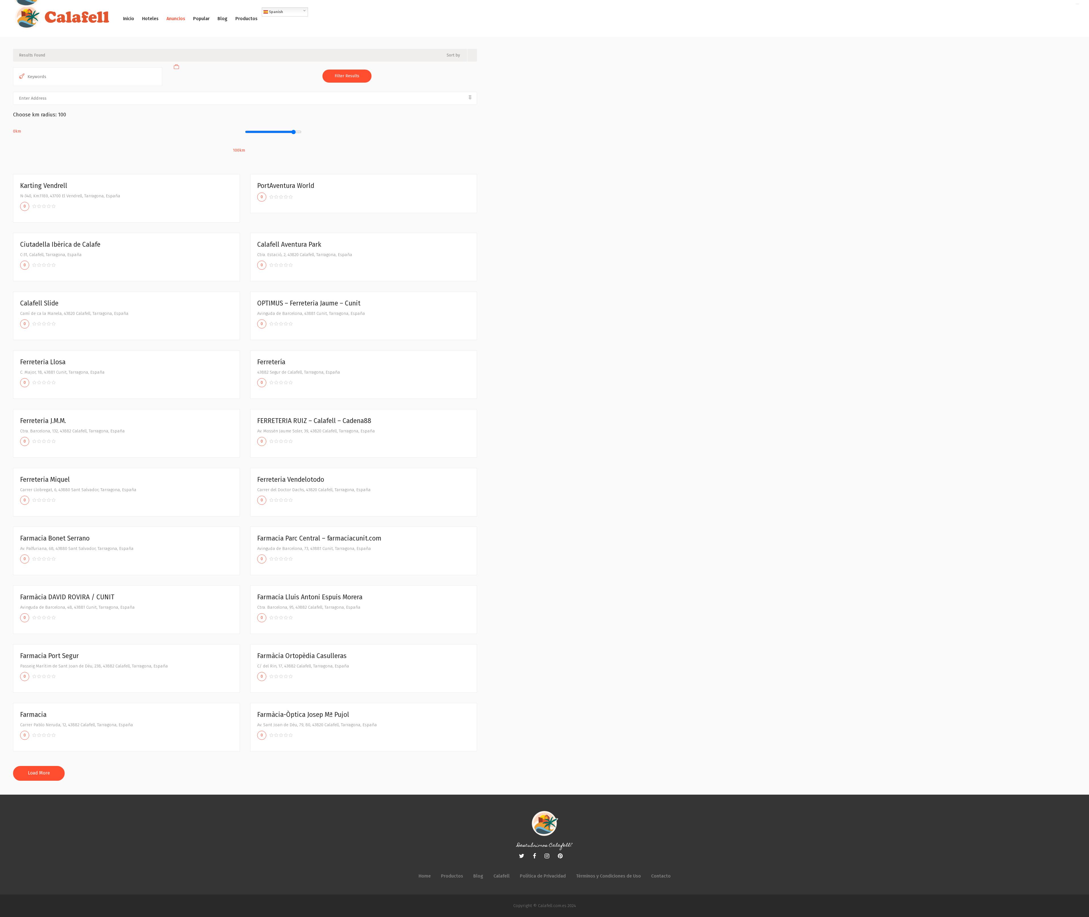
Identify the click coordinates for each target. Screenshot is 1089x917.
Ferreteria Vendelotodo (290, 479)
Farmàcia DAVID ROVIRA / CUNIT (67, 597)
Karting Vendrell (43, 186)
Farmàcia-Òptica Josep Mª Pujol (303, 715)
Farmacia (33, 715)
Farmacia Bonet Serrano (55, 538)
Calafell (501, 876)
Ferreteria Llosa (43, 362)
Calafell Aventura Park (289, 244)
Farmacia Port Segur (49, 656)
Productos (452, 876)
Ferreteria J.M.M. (43, 421)
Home (425, 876)
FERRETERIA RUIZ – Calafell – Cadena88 (314, 421)
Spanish (275, 12)
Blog (478, 876)
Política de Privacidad (543, 876)
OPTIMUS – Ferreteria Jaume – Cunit (308, 303)
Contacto (661, 876)
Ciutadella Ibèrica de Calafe (60, 244)
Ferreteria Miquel (45, 479)
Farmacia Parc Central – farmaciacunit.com (319, 538)
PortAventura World (285, 186)
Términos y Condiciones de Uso (608, 876)
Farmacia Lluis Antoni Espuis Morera (309, 597)
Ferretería (271, 362)
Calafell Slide (39, 303)
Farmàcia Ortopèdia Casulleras (302, 656)
